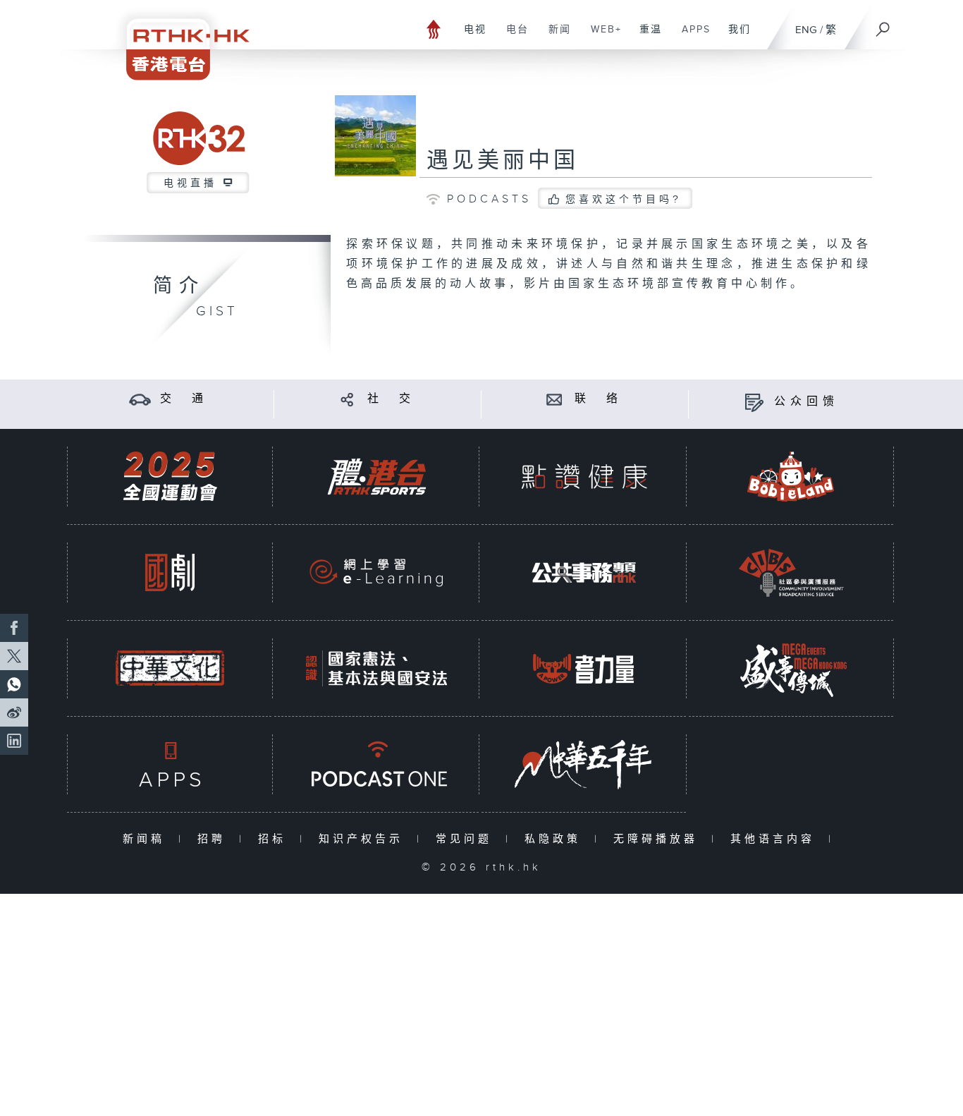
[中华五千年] (583, 764)
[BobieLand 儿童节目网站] (791, 477)
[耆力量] (583, 668)
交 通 (184, 399)
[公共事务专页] (583, 572)
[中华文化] (169, 668)
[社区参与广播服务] (791, 572)
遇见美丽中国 (503, 161)
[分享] (347, 399)
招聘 (214, 839)
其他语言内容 (775, 839)
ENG (806, 30)
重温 (645, 36)
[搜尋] (883, 24)
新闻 (554, 36)
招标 (275, 839)
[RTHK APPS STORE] (169, 764)
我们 (734, 36)
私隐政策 (556, 839)
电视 (469, 36)
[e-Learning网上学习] (376, 572)
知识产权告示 (364, 839)
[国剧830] (169, 572)
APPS (691, 36)
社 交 (391, 399)
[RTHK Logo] (178, 40)
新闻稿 (147, 839)
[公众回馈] (754, 402)
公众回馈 (806, 401)
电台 (512, 36)
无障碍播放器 (658, 839)
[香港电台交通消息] (140, 399)
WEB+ (601, 36)
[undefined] (434, 29)
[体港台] (376, 477)
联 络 (598, 399)
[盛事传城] (791, 668)
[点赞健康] (583, 477)
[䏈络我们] (554, 399)
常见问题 (467, 839)
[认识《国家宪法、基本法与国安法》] (376, 668)
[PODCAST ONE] (376, 764)
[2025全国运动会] (169, 477)
